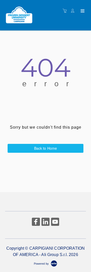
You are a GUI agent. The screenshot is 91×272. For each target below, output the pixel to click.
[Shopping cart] (66, 11)
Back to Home (45, 148)
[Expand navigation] (82, 11)
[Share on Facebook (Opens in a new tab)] (36, 222)
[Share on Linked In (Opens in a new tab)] (45, 222)
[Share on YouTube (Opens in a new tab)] (55, 222)
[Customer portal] (74, 10)
